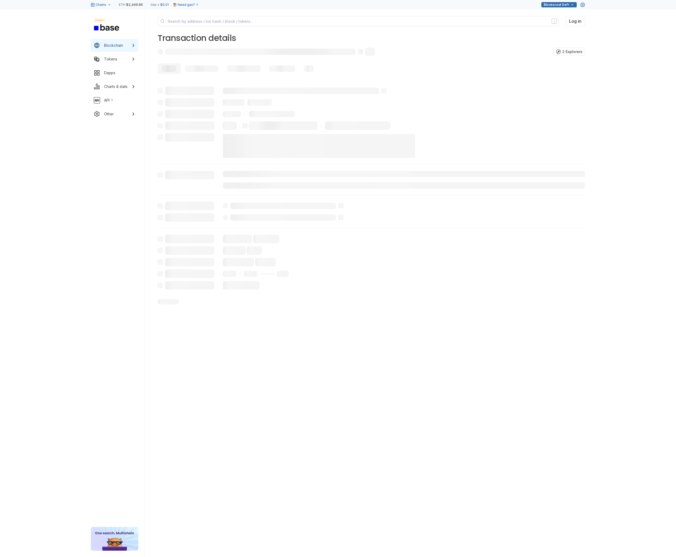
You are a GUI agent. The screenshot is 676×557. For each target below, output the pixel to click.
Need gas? (186, 5)
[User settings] (582, 4)
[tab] (169, 68)
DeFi (556, 5)
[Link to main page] (106, 27)
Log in (575, 21)
